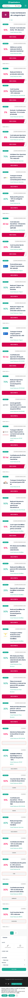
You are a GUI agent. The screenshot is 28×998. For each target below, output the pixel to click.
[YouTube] (8, 984)
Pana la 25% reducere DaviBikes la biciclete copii (17, 590)
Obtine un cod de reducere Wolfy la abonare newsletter (17, 49)
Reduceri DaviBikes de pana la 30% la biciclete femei (18, 569)
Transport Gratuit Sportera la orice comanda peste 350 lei (18, 178)
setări (18, 992)
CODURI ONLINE (8, 947)
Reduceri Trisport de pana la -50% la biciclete (17, 287)
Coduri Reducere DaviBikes (17, 531)
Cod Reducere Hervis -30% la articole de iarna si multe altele (17, 889)
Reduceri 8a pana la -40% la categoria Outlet (17, 199)
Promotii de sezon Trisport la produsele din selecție (17, 266)
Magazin (4, 962)
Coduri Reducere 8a (15, 203)
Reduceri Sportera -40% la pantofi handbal (16, 823)
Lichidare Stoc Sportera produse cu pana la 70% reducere (18, 156)
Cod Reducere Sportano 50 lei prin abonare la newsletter (17, 357)
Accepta (4, 995)
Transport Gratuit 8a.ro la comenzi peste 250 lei (18, 482)
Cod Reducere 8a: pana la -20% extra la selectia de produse (18, 865)
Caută (3, 942)
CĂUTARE (14, 969)
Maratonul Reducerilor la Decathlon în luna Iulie (17, 734)
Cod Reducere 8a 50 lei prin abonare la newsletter (18, 457)
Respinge (12, 995)
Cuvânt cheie (5, 951)
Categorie (4, 957)
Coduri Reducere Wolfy (16, 32)
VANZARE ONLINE (20, 947)
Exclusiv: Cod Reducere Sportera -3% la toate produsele (18, 112)
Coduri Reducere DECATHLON (17, 95)
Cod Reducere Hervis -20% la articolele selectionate (17, 844)
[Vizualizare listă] (11, 20)
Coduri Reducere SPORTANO (17, 361)
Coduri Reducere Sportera (16, 116)
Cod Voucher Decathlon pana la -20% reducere (16, 91)
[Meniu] (25, 6)
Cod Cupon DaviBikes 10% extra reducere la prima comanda (17, 527)
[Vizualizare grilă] (10, 20)
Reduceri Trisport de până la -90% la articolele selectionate (17, 309)
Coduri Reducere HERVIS (16, 249)
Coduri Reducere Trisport (16, 270)
